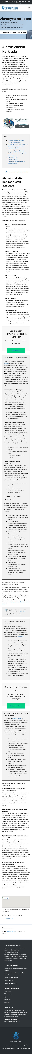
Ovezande (7, 1002)
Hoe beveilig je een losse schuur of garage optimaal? (15, 969)
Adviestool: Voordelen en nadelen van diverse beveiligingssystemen (18, 146)
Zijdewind (6, 997)
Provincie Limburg (16, 718)
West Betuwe (8, 994)
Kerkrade (6, 363)
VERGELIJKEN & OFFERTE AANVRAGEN (14, 32)
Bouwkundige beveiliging (11, 978)
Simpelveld (7, 1000)
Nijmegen (12, 602)
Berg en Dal (19, 602)
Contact (6, 1045)
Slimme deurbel (8, 980)
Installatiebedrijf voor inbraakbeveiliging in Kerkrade (16, 150)
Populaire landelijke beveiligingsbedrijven (13, 158)
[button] (17, 172)
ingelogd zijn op (11, 931)
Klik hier (22, 612)
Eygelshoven (9, 919)
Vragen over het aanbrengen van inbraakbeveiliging (16, 162)
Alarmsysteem (13, 1042)
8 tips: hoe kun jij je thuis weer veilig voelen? (14, 974)
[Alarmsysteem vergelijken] (9, 8)
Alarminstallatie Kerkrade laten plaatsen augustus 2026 (16, 142)
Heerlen (4, 604)
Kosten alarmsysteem (10, 983)
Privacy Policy (24, 1045)
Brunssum (25, 602)
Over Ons (11, 1045)
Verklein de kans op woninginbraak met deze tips (17, 154)
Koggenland (7, 991)
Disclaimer (17, 1045)
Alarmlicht (20, 637)
